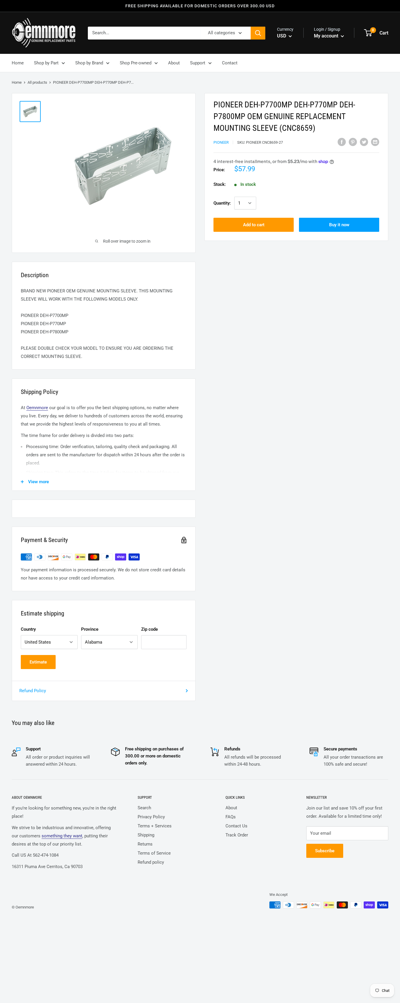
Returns (145, 844)
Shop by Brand (89, 63)
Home (18, 63)
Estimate (38, 662)
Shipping (146, 835)
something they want (62, 836)
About (174, 63)
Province (89, 629)
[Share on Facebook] (342, 142)
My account (326, 36)
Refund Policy (32, 690)
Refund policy (151, 862)
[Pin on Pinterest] (353, 142)
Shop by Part (46, 63)
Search (144, 807)
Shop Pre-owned (135, 63)
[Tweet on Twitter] (364, 142)
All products (37, 82)
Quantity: (222, 203)
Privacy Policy (151, 816)
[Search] (258, 33)
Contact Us (236, 826)
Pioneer (221, 142)
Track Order (236, 835)
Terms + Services (155, 826)
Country (28, 629)
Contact (229, 63)
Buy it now (339, 224)
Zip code (149, 629)
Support (197, 63)
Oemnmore (37, 407)
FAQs (230, 816)
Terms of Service (154, 853)
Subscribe (324, 850)
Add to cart (253, 224)
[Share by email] (375, 142)
